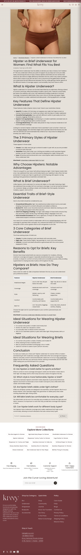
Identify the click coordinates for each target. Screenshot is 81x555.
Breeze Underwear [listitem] (18, 450)
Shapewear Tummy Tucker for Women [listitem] (39, 438)
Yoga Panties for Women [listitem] (61, 438)
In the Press (42, 516)
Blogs (56, 507)
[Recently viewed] (76, 5)
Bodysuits (25, 510)
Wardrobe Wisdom (24, 58)
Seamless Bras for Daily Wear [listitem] (39, 446)
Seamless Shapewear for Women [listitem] (61, 446)
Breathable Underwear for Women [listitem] (63, 434)
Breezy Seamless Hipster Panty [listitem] (18, 446)
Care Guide (58, 501)
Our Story (41, 513)
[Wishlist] (73, 5)
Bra (23, 501)
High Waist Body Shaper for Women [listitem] (38, 434)
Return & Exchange (45, 519)
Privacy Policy (58, 513)
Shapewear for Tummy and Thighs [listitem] (19, 442)
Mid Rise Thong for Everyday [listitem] (60, 450)
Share (64, 416)
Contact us (58, 510)
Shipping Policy (59, 519)
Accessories (26, 513)
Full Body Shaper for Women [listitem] (64, 442)
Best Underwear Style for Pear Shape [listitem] (37, 450)
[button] (79, 5)
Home (15, 58)
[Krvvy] (40, 4)
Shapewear (26, 507)
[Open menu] (2, 5)
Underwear (26, 504)
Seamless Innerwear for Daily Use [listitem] (42, 442)
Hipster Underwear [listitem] (18, 438)
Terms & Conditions (61, 516)
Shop (40, 501)
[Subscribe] (55, 483)
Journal (41, 507)
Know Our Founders (45, 510)
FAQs (56, 504)
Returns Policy (59, 522)
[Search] (70, 5)
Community (42, 504)
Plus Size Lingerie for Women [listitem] (16, 434)
